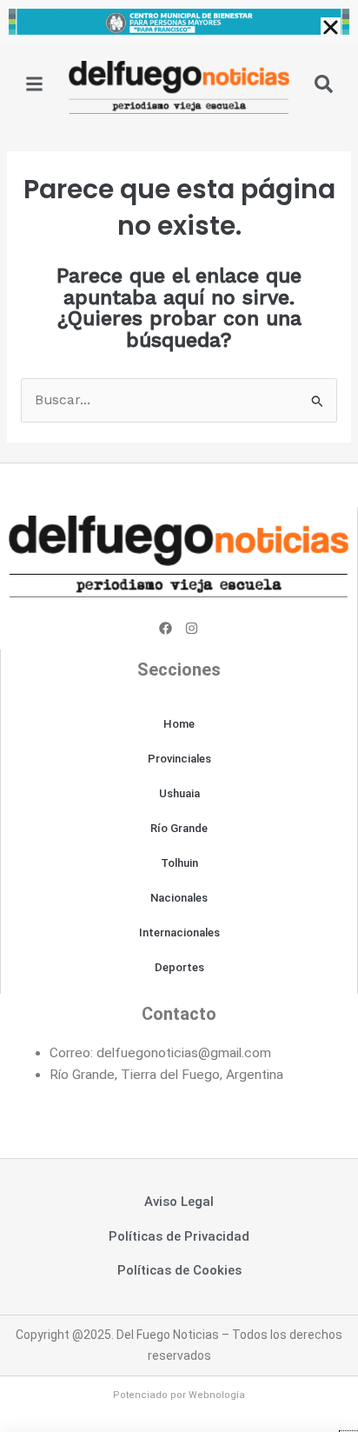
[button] (331, 27)
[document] (179, 716)
